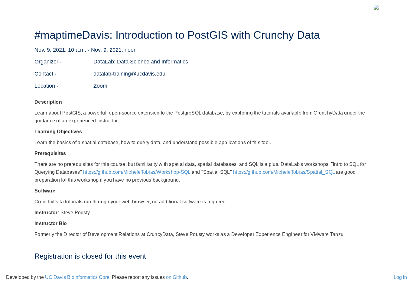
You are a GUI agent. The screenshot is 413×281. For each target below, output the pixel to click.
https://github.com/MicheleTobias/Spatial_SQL (284, 172)
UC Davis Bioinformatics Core (77, 277)
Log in (400, 277)
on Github (176, 277)
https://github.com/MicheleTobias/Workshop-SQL (136, 172)
